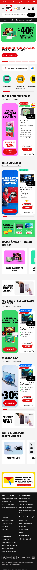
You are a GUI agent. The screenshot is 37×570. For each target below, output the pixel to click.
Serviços (5, 517)
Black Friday (23, 526)
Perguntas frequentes (9, 499)
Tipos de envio (7, 523)
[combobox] (18, 15)
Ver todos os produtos (11, 166)
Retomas (5, 526)
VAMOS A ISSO (9, 151)
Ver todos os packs (10, 99)
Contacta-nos (6, 502)
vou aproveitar (10, 403)
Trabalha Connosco (26, 505)
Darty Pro (5, 529)
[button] (33, 8)
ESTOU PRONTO (9, 55)
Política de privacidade (9, 545)
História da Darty (25, 499)
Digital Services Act (25, 508)
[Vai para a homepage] (9, 8)
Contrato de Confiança (9, 508)
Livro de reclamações (9, 551)
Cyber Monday (24, 529)
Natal (21, 532)
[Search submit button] (31, 15)
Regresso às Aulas (8, 20)
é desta (10, 211)
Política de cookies (8, 548)
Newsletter (23, 520)
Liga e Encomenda (8, 505)
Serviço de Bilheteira (8, 520)
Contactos (5, 539)
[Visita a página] (10, 129)
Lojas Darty (23, 502)
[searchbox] (18, 15)
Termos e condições (9, 542)
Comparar (27, 154)
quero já (10, 349)
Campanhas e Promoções (25, 20)
